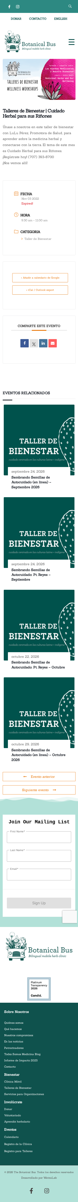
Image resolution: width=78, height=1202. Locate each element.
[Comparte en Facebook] (24, 343)
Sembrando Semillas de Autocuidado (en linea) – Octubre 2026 (38, 755)
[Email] (52, 343)
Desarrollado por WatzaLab (39, 1178)
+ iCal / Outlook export (40, 289)
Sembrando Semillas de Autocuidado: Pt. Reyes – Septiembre (31, 575)
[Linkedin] (43, 343)
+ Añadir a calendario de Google (40, 277)
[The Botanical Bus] (30, 41)
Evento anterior (43, 776)
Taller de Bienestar (37, 239)
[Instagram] (18, 6)
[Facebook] (9, 6)
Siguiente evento (35, 790)
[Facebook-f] (31, 1191)
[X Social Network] (34, 343)
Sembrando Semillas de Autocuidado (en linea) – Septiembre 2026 (31, 482)
